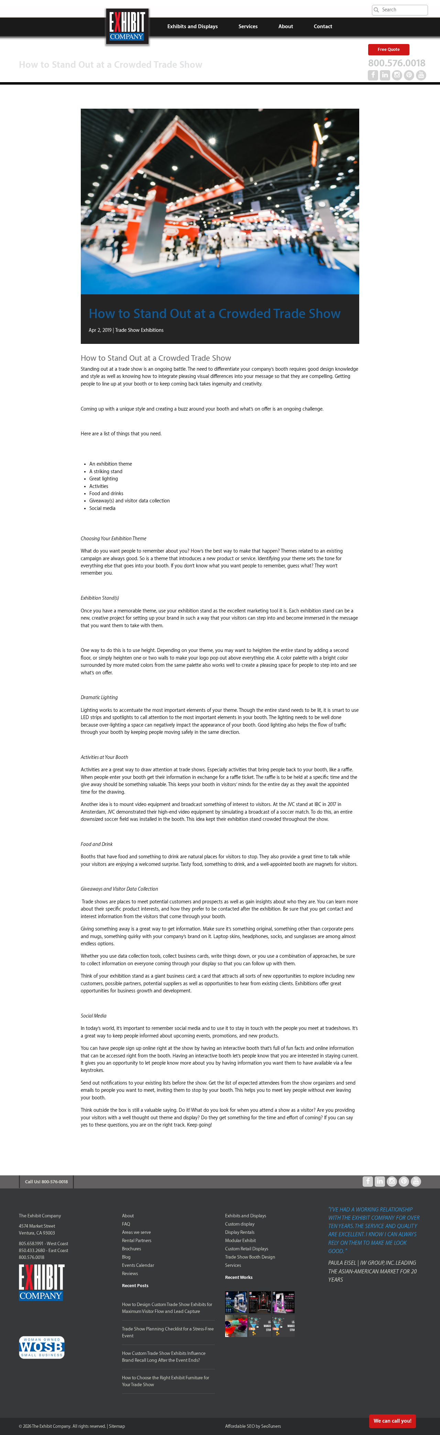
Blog (126, 1257)
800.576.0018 (397, 63)
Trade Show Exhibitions (139, 330)
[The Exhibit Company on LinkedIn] (385, 75)
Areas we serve (136, 1232)
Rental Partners (136, 1240)
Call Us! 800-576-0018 (46, 1181)
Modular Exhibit (240, 1240)
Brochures (131, 1248)
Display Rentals (239, 1232)
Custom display (239, 1224)
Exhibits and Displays (192, 27)
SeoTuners (271, 1426)
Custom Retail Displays (246, 1248)
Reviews (130, 1273)
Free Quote (389, 49)
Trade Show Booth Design (250, 1257)
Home (127, 26)
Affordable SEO (240, 1426)
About (285, 27)
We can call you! (392, 1421)
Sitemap (117, 1426)
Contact (323, 27)
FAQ (126, 1224)
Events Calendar (138, 1265)
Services (248, 27)
